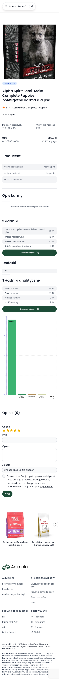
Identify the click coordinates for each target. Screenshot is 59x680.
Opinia (5, 446)
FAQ (33, 602)
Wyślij (7, 493)
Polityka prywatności (12, 583)
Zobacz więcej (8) (29, 309)
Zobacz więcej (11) (29, 252)
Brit (3, 616)
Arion (4, 627)
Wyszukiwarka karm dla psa (42, 585)
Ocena (6, 426)
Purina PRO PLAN (10, 622)
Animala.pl (29, 644)
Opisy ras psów (38, 597)
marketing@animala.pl (13, 594)
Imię (4, 435)
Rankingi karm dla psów (42, 591)
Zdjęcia (6, 465)
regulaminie (46, 486)
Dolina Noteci (8, 632)
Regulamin (7, 589)
